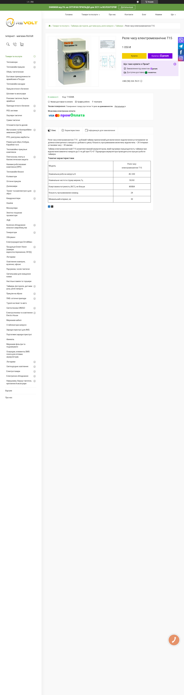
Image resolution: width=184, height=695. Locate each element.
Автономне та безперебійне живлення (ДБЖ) (19, 131)
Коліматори (11, 176)
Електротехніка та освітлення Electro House (19, 314)
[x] (52, 207)
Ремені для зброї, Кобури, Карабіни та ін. (17, 143)
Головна (68, 14)
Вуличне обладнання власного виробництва (16, 226)
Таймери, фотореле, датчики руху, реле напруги (19, 287)
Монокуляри (12, 208)
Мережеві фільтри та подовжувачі (15, 345)
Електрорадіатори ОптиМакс (19, 242)
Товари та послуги (13, 56)
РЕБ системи (12, 111)
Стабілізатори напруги (16, 325)
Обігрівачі (10, 237)
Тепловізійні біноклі (15, 172)
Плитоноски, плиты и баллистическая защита (17, 158)
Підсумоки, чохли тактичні (18, 269)
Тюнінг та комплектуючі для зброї (18, 192)
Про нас (8, 397)
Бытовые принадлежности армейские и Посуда (18, 77)
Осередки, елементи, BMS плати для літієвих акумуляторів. (18, 354)
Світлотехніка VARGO (15, 308)
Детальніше (127, 7)
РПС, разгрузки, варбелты (17, 137)
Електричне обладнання (17, 376)
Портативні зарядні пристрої (19, 334)
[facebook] (49, 207)
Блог (144, 14)
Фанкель (10, 339)
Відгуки (8, 391)
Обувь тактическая (15, 72)
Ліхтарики (10, 257)
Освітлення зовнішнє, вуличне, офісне (15, 263)
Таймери (119, 26)
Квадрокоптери (13, 198)
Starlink (9, 203)
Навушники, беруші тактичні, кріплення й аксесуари (19, 382)
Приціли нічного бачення (17, 89)
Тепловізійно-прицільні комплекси (16, 150)
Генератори (11, 232)
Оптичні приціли (13, 181)
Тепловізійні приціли (15, 67)
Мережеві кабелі (13, 320)
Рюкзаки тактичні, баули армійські (17, 99)
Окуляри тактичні (14, 115)
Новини (158, 14)
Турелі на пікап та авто (16, 303)
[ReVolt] (20, 23)
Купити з (155, 56)
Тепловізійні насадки (15, 84)
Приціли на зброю (14, 293)
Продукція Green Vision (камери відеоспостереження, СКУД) (19, 249)
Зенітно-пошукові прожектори (14, 214)
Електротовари (13, 371)
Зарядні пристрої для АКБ (18, 330)
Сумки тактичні (13, 120)
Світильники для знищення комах (18, 275)
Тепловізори (12, 62)
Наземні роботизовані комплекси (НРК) (16, 165)
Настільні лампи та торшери (18, 281)
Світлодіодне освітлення (17, 366)
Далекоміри (11, 186)
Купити (134, 56)
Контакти (129, 14)
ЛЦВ (8, 220)
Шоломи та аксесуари (16, 94)
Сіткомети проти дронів (16, 125)
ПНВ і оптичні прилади (16, 298)
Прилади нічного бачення (17, 106)
